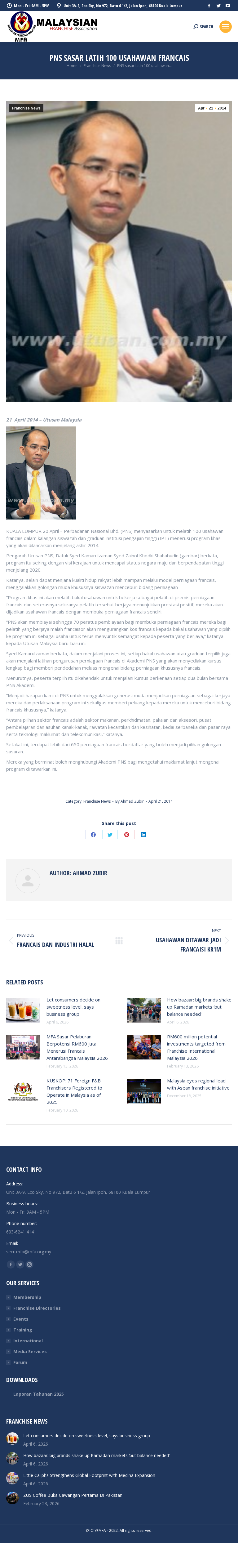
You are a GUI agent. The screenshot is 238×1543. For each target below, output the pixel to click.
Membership (27, 1297)
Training (22, 1330)
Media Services (30, 1351)
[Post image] (23, 1010)
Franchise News (26, 108)
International (28, 1341)
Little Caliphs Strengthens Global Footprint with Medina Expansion (89, 1475)
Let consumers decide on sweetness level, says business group (73, 1007)
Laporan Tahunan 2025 (38, 1394)
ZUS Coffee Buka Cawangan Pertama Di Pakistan (72, 1495)
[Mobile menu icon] (225, 26)
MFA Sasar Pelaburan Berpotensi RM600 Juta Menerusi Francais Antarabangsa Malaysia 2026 (77, 1047)
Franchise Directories (37, 1308)
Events (21, 1319)
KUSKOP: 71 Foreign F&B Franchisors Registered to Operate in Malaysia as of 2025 (74, 1091)
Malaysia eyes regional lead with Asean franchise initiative (198, 1084)
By (129, 801)
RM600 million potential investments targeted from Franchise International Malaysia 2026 (196, 1047)
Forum (20, 1362)
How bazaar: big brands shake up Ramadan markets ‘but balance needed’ (199, 1007)
